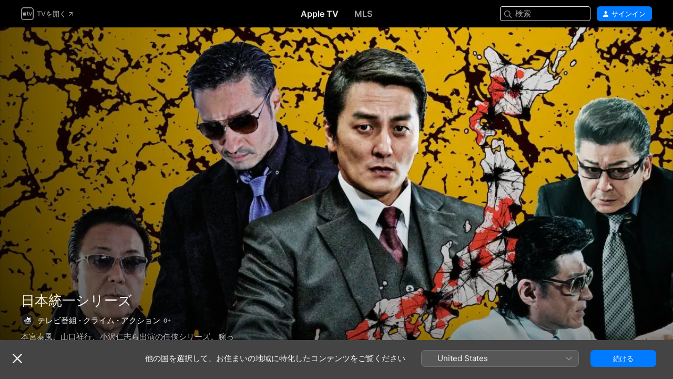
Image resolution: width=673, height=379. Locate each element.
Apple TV (320, 13)
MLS (363, 13)
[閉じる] (17, 358)
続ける (623, 358)
